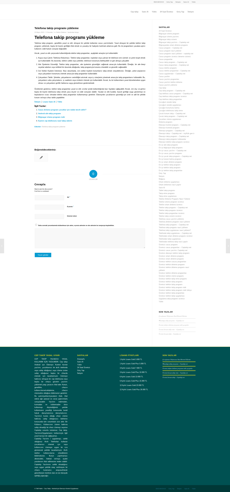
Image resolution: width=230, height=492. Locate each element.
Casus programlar (165, 59)
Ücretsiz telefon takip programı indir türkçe (175, 290)
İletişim (178, 2)
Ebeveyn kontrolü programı (169, 128)
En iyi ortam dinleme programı (170, 162)
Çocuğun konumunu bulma (169, 108)
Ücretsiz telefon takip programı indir (172, 287)
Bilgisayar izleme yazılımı (169, 37)
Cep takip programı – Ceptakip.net (172, 91)
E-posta (70, 206)
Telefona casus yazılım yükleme (171, 219)
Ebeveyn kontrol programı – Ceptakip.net (174, 125)
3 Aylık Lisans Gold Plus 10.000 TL (133, 372)
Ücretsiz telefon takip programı (170, 282)
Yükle (194, 2)
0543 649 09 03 (159, 2)
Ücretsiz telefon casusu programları (172, 262)
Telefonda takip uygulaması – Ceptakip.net (175, 233)
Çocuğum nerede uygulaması (170, 105)
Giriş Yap (170, 2)
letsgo (77, 32)
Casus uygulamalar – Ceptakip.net (172, 74)
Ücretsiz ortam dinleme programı (171, 256)
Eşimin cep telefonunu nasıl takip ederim (55, 121)
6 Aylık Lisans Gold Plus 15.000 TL (133, 381)
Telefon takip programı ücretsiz (171, 210)
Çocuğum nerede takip (167, 102)
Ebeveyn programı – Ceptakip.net (172, 131)
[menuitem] (158, 2)
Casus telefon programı (168, 68)
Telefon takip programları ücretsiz (171, 213)
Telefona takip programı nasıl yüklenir (173, 227)
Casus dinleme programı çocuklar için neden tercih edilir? (62, 110)
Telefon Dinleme (61, 32)
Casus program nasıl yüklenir (170, 51)
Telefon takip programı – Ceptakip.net (173, 208)
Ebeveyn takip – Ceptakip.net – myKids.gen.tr (176, 133)
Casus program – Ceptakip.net (170, 48)
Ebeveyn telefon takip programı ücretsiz (174, 142)
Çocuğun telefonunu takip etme (171, 111)
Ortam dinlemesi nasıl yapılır (170, 185)
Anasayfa (81, 359)
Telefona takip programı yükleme (53, 127)
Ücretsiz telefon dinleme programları (173, 273)
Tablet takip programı (167, 190)
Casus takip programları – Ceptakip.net (174, 65)
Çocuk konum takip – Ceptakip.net (172, 113)
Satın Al (186, 2)
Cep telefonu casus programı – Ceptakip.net (176, 94)
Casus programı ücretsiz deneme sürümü (175, 57)
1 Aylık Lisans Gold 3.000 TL (131, 359)
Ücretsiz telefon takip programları (171, 293)
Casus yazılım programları (169, 79)
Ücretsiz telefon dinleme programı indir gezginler (174, 325)
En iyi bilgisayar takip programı (171, 148)
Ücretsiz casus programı (168, 245)
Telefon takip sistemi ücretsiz (170, 216)
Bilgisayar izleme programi (169, 34)
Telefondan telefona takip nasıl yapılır (173, 242)
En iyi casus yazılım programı (170, 153)
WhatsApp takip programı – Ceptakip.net (171, 321)
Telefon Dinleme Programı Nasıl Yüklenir (174, 199)
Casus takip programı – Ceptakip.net (173, 62)
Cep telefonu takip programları (170, 99)
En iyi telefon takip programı (169, 165)
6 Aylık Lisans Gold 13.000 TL (131, 377)
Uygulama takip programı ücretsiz (172, 299)
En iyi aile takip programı (168, 145)
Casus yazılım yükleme (168, 85)
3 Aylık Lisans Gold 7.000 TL (131, 368)
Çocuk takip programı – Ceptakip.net (173, 116)
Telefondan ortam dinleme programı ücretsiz (176, 236)
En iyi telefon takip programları (170, 170)
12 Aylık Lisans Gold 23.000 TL (132, 385)
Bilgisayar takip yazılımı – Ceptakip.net (174, 42)
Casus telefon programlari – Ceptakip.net (174, 71)
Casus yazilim (164, 76)
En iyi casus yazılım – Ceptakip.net (172, 151)
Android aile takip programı (49, 113)
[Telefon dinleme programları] (2, 246)
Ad (68, 197)
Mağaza (162, 179)
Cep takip (162, 88)
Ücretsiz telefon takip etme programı (173, 279)
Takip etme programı (167, 193)
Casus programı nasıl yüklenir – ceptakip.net (176, 54)
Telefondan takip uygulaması (170, 239)
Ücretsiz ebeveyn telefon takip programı (174, 253)
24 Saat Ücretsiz (165, 31)
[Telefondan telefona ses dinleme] (41, 158)
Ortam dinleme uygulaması (169, 182)
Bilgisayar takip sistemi (168, 39)
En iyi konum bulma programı (170, 159)
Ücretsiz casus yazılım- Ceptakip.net (173, 250)
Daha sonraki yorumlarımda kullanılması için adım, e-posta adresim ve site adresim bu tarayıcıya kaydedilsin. (76, 225)
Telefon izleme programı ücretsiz (171, 202)
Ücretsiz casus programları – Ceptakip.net (175, 247)
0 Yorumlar (49, 32)
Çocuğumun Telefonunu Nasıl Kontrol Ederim (173, 316)
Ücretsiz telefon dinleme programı (172, 265)
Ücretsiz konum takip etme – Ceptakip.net (171, 329)
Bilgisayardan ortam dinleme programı (173, 45)
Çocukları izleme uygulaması (170, 119)
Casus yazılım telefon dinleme (170, 82)
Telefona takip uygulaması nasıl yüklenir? (175, 230)
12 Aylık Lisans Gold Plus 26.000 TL (134, 390)
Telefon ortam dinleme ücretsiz (170, 205)
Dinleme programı (165, 122)
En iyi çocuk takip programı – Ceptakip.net (175, 156)
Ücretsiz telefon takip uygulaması (172, 296)
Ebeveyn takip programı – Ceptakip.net (174, 136)
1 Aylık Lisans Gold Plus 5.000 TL (133, 364)
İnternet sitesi (72, 216)
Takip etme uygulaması (168, 196)
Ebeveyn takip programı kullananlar (172, 139)
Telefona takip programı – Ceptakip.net (174, 225)
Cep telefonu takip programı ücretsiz (173, 96)
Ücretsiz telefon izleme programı (171, 276)
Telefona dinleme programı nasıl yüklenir (174, 222)
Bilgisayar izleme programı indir (51, 117)
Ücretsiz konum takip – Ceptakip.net (170, 334)
